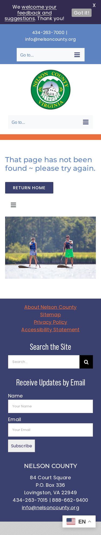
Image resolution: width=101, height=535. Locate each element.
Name (15, 395)
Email (14, 419)
